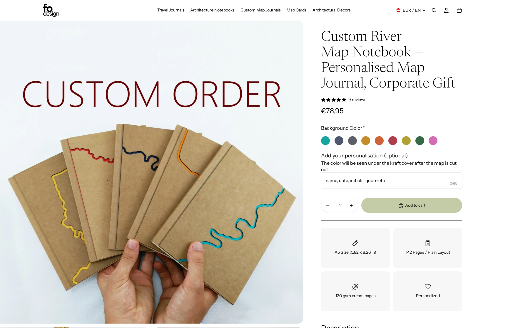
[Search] (433, 10)
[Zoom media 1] (151, 172)
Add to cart (415, 205)
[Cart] (459, 10)
